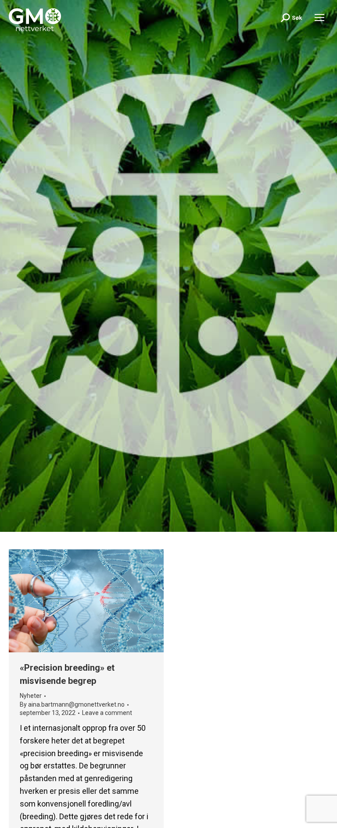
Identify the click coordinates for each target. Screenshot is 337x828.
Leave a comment (107, 712)
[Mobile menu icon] (319, 17)
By (72, 704)
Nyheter (31, 695)
